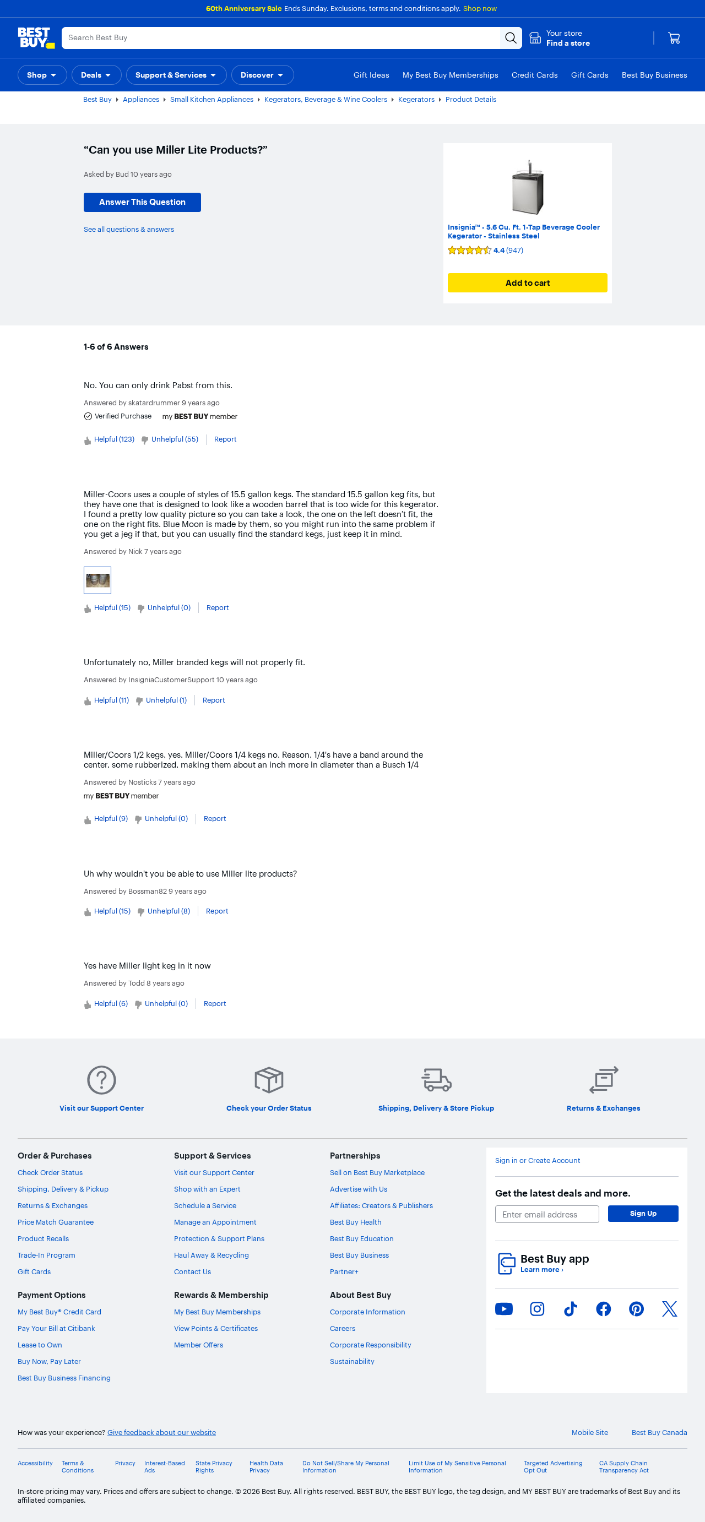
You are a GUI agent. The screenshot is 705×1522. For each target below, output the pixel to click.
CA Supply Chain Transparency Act (624, 1467)
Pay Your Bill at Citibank (56, 1328)
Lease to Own (40, 1344)
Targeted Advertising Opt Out (553, 1467)
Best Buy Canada (659, 1432)
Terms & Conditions (78, 1467)
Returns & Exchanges (53, 1205)
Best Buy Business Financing (64, 1377)
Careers (342, 1328)
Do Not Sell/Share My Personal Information (345, 1467)
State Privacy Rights (214, 1467)
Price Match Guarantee (56, 1221)
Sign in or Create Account (538, 1160)
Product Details (471, 99)
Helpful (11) (111, 699)
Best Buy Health (356, 1221)
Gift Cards (34, 1271)
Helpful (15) (112, 607)
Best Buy (97, 99)
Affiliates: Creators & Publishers (381, 1205)
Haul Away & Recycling (211, 1255)
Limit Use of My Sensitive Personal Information (457, 1467)
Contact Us (192, 1271)
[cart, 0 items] (674, 38)
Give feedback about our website (161, 1432)
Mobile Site (590, 1432)
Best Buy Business (359, 1255)
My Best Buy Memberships (217, 1311)
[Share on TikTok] (570, 1309)
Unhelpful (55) (174, 438)
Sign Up (643, 1213)
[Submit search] (511, 38)
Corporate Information (367, 1311)
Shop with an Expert (207, 1188)
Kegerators (416, 99)
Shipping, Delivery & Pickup (63, 1188)
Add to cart (528, 283)
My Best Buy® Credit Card (59, 1311)
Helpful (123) (114, 438)
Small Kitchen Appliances (211, 99)
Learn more (541, 1269)
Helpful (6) (111, 1003)
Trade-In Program (46, 1255)
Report (225, 438)
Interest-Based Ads (164, 1467)
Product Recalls (43, 1238)
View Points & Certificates (216, 1328)
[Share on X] (670, 1309)
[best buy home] (36, 38)
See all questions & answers (129, 229)
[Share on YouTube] (504, 1309)
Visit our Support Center (214, 1172)
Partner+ (344, 1271)
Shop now (480, 8)
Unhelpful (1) (166, 699)
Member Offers (198, 1344)
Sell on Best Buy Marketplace (377, 1172)
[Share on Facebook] (603, 1309)
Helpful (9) (111, 818)
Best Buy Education (362, 1238)
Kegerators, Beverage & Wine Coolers (325, 99)
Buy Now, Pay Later (49, 1361)
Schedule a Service (205, 1205)
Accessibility (35, 1463)
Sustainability (352, 1361)
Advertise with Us (358, 1188)
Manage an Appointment (215, 1221)
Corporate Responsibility (370, 1344)
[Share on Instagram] (537, 1309)
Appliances (141, 99)
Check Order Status (50, 1172)
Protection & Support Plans (219, 1238)
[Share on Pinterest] (637, 1309)
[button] (559, 38)
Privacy (125, 1463)
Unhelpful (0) (169, 607)
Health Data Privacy (266, 1467)
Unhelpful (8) (169, 910)
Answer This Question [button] (142, 202)
